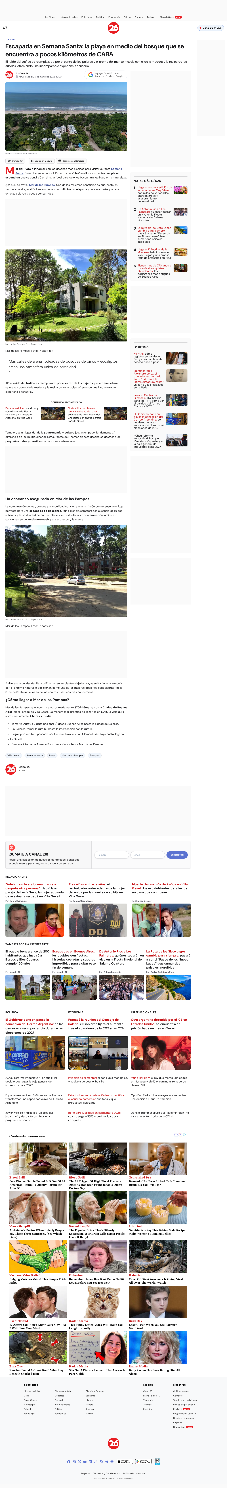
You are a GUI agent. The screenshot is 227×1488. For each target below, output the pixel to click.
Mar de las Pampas (72, 755)
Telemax (147, 1404)
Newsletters (182, 1427)
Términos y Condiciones (106, 1473)
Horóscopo (29, 1404)
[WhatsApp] (101, 1461)
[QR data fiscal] (157, 1464)
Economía (75, 1012)
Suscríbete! (177, 854)
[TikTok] (95, 1461)
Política (11, 1012)
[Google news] (112, 1461)
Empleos (177, 1422)
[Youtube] (84, 1461)
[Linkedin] (90, 1461)
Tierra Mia (148, 1400)
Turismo (10, 39)
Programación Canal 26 (185, 1413)
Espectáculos (30, 1400)
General (59, 1400)
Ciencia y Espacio (94, 1391)
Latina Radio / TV (151, 1395)
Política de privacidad (184, 1404)
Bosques (95, 755)
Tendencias (60, 1413)
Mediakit (181, 1409)
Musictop (148, 1409)
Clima (26, 1395)
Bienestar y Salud (63, 1391)
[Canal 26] (113, 1444)
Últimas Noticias (32, 1391)
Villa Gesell (13, 755)
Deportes (59, 1395)
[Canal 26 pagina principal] (113, 32)
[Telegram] (106, 1461)
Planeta (89, 1404)
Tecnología (29, 1413)
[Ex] (79, 1461)
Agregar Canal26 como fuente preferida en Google (109, 74)
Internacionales (143, 1012)
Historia (89, 1400)
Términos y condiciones (185, 1400)
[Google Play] (143, 1462)
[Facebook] (68, 1461)
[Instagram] (74, 1461)
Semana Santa (35, 755)
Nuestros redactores (183, 1418)
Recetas (90, 1409)
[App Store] (125, 1462)
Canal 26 (24, 73)
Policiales (28, 1409)
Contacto (178, 1395)
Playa (52, 755)
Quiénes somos (181, 1391)
